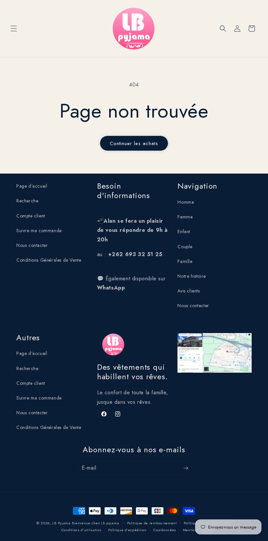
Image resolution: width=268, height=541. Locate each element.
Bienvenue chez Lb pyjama (96, 523)
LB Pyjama (61, 523)
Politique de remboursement (152, 523)
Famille (184, 261)
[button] (14, 28)
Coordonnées (164, 529)
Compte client (30, 216)
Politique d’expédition (127, 529)
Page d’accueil (31, 186)
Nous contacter (32, 245)
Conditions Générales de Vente (48, 260)
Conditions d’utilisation (81, 529)
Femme (185, 217)
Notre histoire (191, 276)
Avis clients (188, 291)
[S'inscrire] (185, 468)
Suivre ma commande (39, 230)
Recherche (27, 200)
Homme (185, 202)
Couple (185, 246)
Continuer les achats (134, 143)
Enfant (183, 231)
